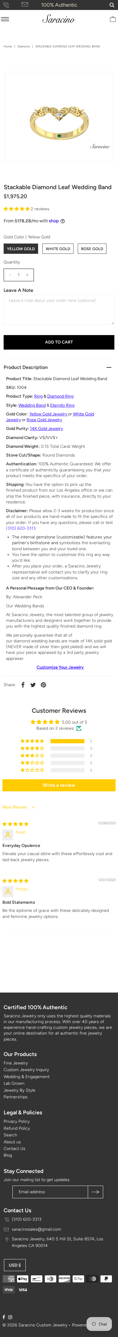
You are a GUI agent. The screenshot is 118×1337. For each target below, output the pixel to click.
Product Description (26, 367)
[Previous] (14, 81)
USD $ (15, 1265)
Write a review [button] (59, 785)
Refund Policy (17, 1128)
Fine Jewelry (16, 1063)
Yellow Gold (21, 249)
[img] (15, 824)
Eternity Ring (62, 405)
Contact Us (14, 1148)
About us (12, 1142)
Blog (8, 1155)
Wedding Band (32, 405)
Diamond (24, 46)
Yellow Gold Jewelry (48, 414)
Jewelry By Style (19, 1090)
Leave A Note (18, 290)
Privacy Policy (17, 1121)
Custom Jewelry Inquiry (26, 1069)
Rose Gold (92, 249)
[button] (17, 209)
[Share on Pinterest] (43, 684)
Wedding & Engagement (27, 1076)
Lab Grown (14, 1083)
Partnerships (16, 1097)
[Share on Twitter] (33, 684)
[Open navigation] (5, 19)
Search (10, 1135)
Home (8, 46)
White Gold (58, 249)
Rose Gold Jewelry (44, 419)
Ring (38, 396)
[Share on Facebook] (23, 684)
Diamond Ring (60, 396)
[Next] (29, 81)
